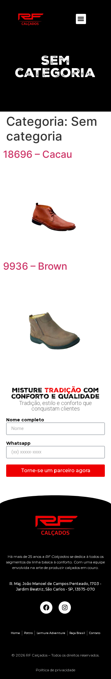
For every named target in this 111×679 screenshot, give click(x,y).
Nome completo (25, 420)
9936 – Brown (35, 266)
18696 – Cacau (37, 154)
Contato (94, 633)
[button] (81, 19)
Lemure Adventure (51, 633)
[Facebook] (46, 607)
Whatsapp (18, 443)
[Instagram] (65, 607)
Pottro (28, 633)
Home (15, 633)
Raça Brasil (77, 633)
